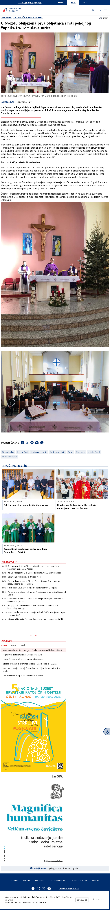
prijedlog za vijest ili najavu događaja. (57, 868)
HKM (60, 2)
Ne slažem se (99, 899)
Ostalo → (24, 645)
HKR (85, 2)
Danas (4, 645)
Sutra (13, 645)
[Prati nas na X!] (43, 888)
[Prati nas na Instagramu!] (38, 888)
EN (100, 10)
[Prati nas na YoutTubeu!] (49, 888)
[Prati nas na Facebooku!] (33, 888)
